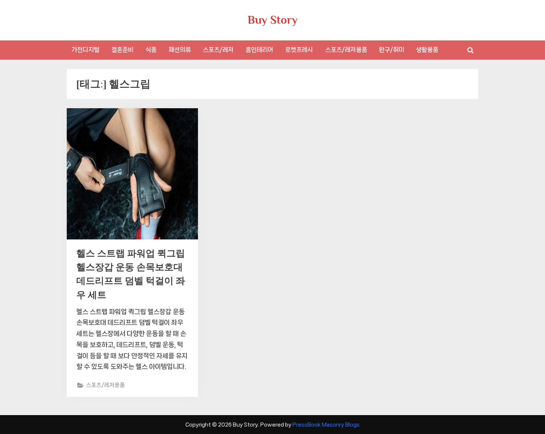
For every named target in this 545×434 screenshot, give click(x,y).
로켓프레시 (299, 49)
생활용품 (427, 49)
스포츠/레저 (218, 49)
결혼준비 (122, 49)
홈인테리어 (259, 49)
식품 (150, 49)
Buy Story (273, 19)
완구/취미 (391, 49)
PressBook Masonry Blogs (326, 424)
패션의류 (180, 49)
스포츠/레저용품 (346, 49)
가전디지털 (85, 49)
